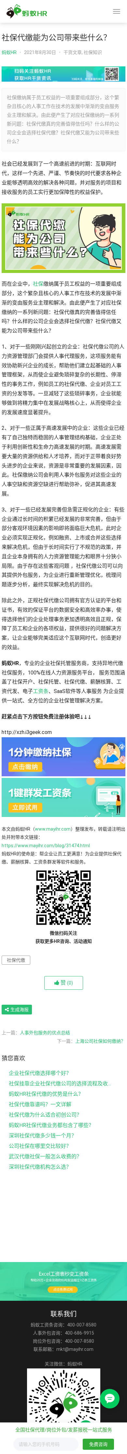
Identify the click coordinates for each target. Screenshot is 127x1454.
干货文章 (73, 52)
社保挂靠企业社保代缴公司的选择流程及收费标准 (61, 1083)
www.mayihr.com (53, 829)
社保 (38, 284)
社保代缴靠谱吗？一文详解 (40, 1104)
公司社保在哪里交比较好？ (40, 1146)
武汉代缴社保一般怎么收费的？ (45, 1156)
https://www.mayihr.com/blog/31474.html (46, 845)
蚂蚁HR (9, 52)
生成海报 (19, 1009)
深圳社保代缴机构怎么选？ (40, 1167)
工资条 (41, 691)
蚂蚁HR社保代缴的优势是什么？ (46, 1094)
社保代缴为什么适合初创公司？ (45, 1115)
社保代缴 (16, 960)
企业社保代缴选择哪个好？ (40, 1073)
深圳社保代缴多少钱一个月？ (43, 1136)
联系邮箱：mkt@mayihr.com (63, 1349)
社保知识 (93, 52)
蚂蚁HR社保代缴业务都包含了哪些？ (51, 1125)
